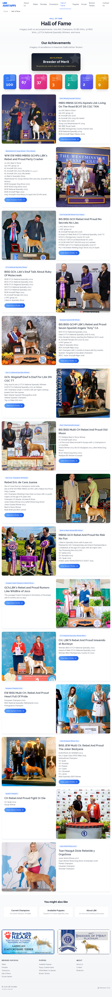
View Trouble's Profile (14, 200)
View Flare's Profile (13, 603)
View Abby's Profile (68, 253)
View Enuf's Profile (13, 405)
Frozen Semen (7, 976)
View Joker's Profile (68, 782)
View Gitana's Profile (14, 810)
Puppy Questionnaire (46, 967)
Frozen (84, 4)
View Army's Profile (68, 461)
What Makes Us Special (47, 970)
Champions (53, 4)
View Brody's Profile (68, 566)
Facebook (79, 970)
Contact (79, 967)
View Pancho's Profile (68, 139)
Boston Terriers (92, 4)
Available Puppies (45, 964)
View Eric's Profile (13, 515)
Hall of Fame (63, 4)
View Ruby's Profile (13, 305)
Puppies (76, 4)
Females (43, 4)
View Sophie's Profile (14, 711)
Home (6, 11)
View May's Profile (67, 658)
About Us (26, 4)
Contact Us (106, 4)
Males (35, 4)
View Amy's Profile (67, 361)
